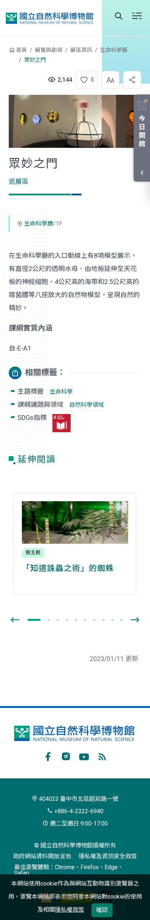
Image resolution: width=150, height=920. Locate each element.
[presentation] (15, 620)
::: (3, 53)
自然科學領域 (86, 404)
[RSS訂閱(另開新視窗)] (102, 755)
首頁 (21, 50)
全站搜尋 (118, 16)
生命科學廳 (113, 50)
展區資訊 (81, 50)
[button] (84, 80)
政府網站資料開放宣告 (42, 856)
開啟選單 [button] (137, 16)
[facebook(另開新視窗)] (47, 755)
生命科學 (61, 391)
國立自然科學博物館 (49, 18)
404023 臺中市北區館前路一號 (78, 798)
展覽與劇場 (48, 50)
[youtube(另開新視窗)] (84, 755)
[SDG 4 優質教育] (62, 423)
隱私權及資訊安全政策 (108, 856)
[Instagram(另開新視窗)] (65, 755)
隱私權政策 (69, 909)
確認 (102, 910)
